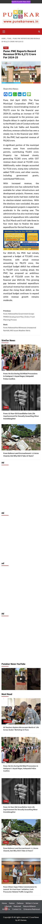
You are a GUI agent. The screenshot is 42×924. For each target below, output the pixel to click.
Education (7, 721)
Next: (19, 327)
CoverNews (34, 917)
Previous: (19, 315)
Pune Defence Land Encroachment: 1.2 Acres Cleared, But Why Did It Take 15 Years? (21, 454)
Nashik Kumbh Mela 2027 (21, 2)
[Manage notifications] (6, 908)
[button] (4, 31)
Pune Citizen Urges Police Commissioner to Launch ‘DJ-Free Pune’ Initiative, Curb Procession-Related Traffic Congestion (20, 889)
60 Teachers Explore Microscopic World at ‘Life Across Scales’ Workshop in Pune (21, 728)
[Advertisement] (21, 488)
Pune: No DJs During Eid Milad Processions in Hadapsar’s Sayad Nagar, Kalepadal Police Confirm (20, 376)
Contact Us (16, 909)
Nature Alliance (29, 906)
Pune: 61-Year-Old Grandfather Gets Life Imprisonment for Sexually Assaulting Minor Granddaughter (21, 416)
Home (4, 903)
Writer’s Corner (32, 903)
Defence (20, 903)
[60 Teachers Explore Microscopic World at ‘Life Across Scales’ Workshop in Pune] (21, 711)
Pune (5, 48)
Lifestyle (8, 906)
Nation (12, 903)
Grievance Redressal (31, 909)
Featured (17, 906)
